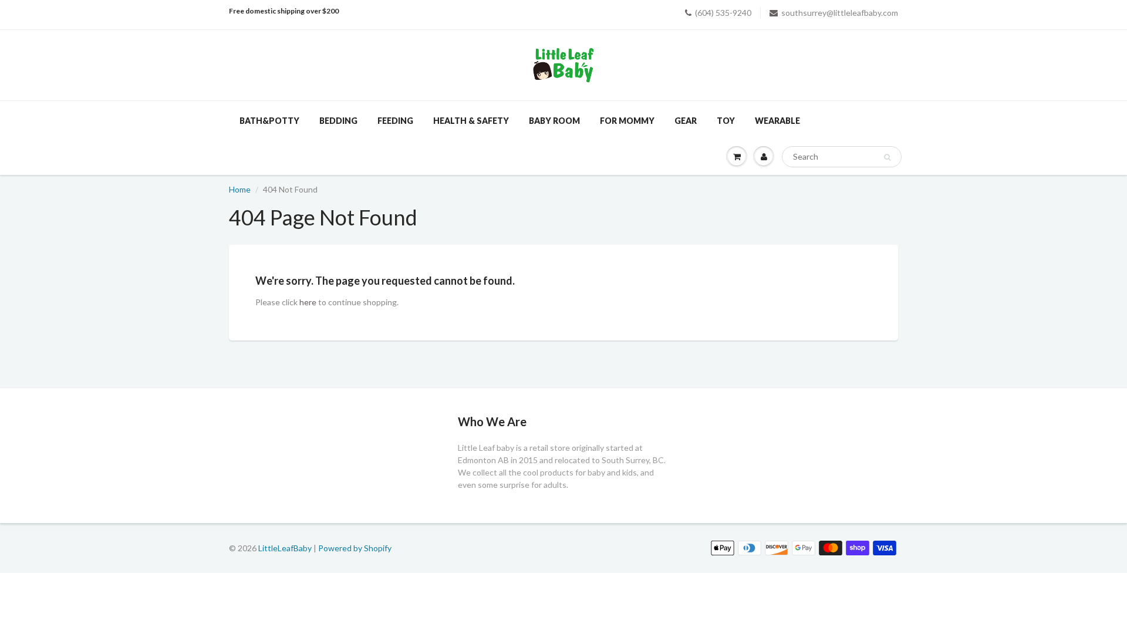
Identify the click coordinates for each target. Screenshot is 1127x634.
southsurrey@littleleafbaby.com (839, 13)
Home (240, 189)
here (307, 302)
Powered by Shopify (355, 548)
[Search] (887, 157)
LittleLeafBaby (285, 548)
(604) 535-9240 (723, 13)
